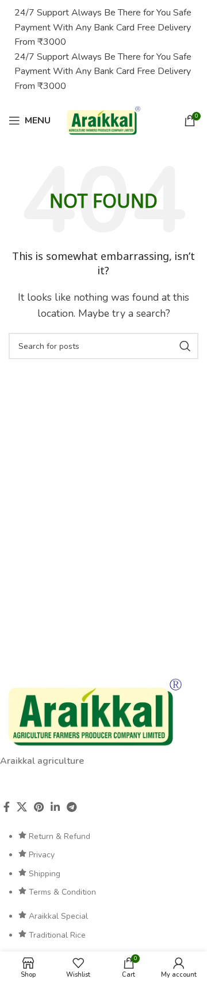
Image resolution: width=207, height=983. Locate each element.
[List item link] (103, 864)
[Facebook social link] (6, 806)
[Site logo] (103, 120)
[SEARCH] (185, 346)
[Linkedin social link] (55, 806)
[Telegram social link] (71, 806)
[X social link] (21, 806)
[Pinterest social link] (38, 806)
